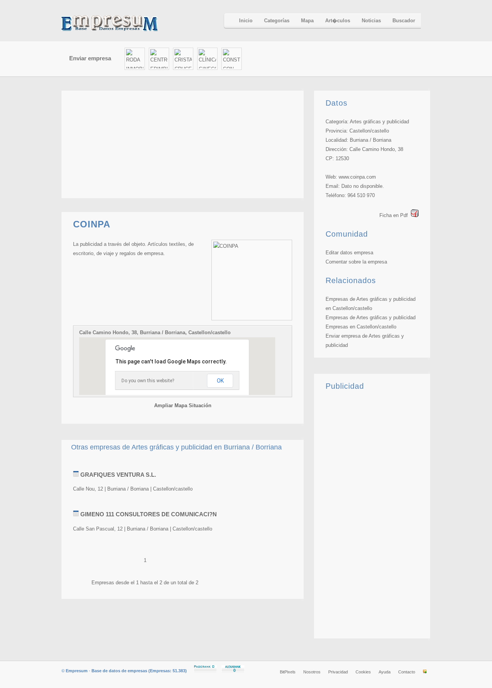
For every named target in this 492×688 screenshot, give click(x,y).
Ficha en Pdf (393, 215)
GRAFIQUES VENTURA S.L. (118, 474)
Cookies (363, 672)
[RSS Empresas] (425, 672)
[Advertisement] (340, 59)
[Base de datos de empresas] (119, 23)
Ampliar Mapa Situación (182, 405)
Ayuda (385, 672)
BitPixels (288, 672)
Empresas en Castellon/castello (361, 327)
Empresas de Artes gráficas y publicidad (371, 317)
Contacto (406, 672)
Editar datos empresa (349, 252)
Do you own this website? (147, 380)
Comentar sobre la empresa (356, 262)
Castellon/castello (369, 131)
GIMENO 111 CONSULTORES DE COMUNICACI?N (148, 514)
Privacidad (338, 672)
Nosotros (312, 672)
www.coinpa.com (357, 177)
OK (220, 381)
